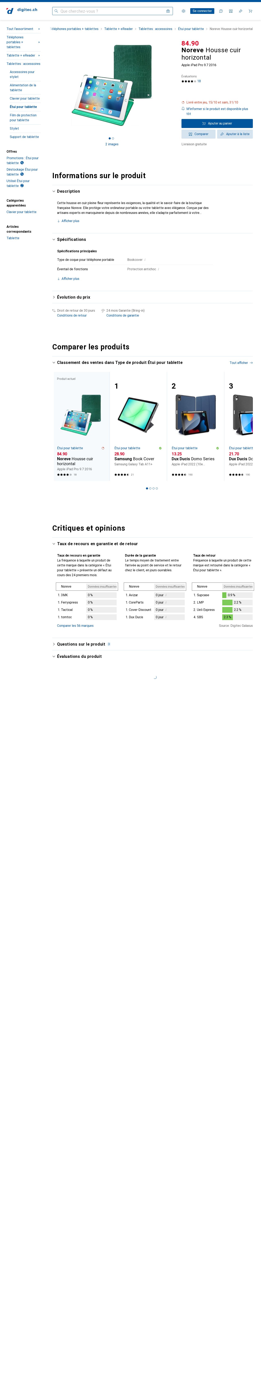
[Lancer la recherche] (56, 11)
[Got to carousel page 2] (113, 138)
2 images (111, 144)
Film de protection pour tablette (23, 117)
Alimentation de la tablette (23, 87)
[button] (217, 102)
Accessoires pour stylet (22, 74)
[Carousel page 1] (110, 138)
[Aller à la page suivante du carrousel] (245, 426)
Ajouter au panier (220, 123)
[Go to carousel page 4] (157, 488)
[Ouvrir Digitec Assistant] (221, 11)
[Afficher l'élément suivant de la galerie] (172, 85)
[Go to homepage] (22, 11)
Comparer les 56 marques (75, 626)
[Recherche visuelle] (168, 11)
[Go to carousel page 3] (154, 488)
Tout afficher (239, 363)
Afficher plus (70, 221)
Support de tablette (24, 137)
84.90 (190, 43)
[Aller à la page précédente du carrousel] (59, 426)
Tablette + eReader (21, 55)
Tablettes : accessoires (23, 64)
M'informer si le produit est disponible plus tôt (217, 111)
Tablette (13, 238)
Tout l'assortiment (20, 29)
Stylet (14, 128)
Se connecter (202, 11)
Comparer (201, 134)
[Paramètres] (183, 11)
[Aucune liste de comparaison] (231, 11)
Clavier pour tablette (25, 98)
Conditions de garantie (122, 315)
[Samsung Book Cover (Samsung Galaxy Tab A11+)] (138, 426)
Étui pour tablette (23, 107)
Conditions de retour (72, 315)
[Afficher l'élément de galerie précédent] (51, 85)
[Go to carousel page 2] (150, 488)
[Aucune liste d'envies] (240, 11)
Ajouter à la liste (238, 134)
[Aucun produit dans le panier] (250, 11)
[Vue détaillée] (87, 602)
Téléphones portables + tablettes (15, 42)
